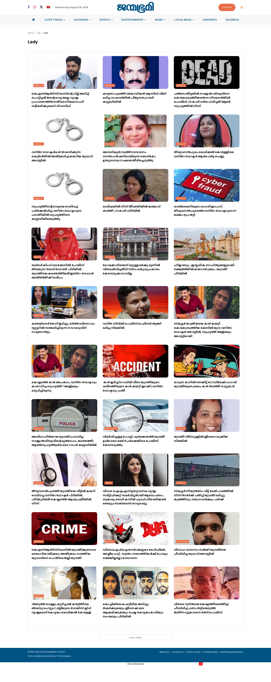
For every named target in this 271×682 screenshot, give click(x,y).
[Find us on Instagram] (34, 7)
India (37, 256)
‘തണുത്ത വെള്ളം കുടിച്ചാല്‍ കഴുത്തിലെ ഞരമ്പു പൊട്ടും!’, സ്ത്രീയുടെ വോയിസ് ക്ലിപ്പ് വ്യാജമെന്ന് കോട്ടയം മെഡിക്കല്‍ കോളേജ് (61, 608)
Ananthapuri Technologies (58, 656)
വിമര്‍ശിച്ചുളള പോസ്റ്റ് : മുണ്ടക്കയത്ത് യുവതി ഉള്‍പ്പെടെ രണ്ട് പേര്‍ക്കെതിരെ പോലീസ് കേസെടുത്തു (134, 441)
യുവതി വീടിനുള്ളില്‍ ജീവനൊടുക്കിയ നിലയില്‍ (201, 439)
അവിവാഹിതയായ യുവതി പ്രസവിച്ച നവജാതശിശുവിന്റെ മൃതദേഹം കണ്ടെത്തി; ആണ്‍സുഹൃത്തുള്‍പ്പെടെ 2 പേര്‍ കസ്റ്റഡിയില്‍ (64, 441)
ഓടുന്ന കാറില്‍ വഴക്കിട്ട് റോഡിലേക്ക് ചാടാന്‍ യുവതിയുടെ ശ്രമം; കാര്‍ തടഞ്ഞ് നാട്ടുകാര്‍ (205, 384)
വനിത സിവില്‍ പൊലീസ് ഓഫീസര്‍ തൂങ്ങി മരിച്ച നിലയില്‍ (132, 325)
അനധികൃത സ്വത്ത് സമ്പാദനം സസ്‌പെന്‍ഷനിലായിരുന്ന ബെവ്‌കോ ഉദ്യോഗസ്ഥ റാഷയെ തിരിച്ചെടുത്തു (129, 156)
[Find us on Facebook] (28, 7)
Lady (45, 32)
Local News (183, 19)
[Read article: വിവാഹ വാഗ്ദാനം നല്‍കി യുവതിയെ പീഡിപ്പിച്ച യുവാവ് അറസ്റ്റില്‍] (206, 528)
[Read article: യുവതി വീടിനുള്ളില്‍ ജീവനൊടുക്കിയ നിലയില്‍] (206, 415)
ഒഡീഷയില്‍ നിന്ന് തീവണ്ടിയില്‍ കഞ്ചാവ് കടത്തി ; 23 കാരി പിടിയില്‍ (131, 208)
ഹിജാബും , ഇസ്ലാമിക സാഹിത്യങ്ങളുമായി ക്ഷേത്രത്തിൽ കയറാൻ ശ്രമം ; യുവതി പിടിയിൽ (204, 269)
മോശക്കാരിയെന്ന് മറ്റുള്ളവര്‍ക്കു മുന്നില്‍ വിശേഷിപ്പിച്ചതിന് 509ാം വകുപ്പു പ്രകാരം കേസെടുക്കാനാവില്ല (131, 269)
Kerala (38, 85)
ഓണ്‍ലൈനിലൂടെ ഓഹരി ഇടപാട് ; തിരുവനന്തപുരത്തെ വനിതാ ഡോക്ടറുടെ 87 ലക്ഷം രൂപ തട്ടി (205, 210)
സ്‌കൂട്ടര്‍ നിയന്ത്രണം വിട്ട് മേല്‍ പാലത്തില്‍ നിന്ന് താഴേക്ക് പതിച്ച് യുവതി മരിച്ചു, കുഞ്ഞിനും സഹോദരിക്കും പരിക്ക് (203, 495)
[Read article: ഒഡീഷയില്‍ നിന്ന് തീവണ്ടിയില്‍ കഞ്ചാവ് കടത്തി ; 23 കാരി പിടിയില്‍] (135, 185)
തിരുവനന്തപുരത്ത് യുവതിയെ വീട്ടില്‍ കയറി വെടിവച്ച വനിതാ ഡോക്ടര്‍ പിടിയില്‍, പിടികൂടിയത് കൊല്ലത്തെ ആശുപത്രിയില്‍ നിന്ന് (63, 497)
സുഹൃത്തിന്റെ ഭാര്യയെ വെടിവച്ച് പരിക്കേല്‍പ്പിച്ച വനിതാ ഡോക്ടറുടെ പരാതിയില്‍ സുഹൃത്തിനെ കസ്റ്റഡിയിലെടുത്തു (56, 212)
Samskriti (210, 19)
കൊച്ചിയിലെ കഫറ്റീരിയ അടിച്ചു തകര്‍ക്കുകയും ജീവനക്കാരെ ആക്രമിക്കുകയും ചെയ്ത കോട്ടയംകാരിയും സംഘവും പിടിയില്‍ (133, 610)
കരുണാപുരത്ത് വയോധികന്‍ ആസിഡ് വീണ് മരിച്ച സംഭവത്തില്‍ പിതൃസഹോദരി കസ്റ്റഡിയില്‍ (134, 97)
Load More (135, 637)
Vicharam (81, 19)
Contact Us (178, 652)
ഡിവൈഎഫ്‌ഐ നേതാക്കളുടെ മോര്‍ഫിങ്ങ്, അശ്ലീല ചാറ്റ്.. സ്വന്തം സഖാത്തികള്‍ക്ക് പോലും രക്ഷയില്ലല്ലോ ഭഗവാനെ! (135, 554)
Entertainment (132, 19)
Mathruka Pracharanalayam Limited (47, 651)
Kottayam (111, 428)
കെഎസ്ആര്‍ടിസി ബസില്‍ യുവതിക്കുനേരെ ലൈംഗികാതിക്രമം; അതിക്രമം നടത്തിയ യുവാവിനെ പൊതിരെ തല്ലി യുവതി (64, 554)
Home (31, 32)
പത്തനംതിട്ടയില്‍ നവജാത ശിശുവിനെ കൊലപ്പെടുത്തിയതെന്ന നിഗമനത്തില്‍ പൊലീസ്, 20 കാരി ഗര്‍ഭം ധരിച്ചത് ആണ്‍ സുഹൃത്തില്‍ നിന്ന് (202, 99)
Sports (104, 19)
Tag (38, 32)
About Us (164, 652)
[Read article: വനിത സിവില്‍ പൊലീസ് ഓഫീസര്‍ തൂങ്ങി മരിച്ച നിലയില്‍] (135, 302)
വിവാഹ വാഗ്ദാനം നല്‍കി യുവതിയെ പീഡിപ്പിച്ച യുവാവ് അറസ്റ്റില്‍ (200, 552)
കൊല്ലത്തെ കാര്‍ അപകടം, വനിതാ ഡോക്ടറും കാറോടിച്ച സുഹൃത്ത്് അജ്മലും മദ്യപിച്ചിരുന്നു (64, 386)
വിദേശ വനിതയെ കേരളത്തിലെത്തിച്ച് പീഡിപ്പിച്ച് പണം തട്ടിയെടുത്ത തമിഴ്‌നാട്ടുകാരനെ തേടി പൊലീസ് (201, 608)
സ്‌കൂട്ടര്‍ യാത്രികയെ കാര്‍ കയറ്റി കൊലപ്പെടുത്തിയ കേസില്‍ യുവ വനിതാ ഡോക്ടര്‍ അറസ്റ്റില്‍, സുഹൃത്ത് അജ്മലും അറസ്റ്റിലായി (203, 329)
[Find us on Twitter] (41, 7)
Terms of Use (193, 652)
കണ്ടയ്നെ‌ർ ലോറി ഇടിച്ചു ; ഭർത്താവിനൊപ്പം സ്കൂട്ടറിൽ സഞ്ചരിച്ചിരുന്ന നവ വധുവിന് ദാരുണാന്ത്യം (63, 327)
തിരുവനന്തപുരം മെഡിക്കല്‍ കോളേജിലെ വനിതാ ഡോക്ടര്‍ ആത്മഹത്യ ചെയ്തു (204, 154)
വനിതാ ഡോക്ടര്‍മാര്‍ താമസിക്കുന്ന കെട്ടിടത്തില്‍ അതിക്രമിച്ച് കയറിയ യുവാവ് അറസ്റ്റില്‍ (62, 156)
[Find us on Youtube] (48, 7)
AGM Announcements (232, 652)
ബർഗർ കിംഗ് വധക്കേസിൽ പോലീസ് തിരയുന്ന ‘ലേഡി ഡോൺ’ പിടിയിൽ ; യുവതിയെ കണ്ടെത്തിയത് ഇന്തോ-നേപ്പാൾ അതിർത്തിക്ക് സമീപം (63, 271)
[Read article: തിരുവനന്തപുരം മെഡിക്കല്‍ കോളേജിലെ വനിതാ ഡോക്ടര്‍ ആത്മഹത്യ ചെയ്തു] (206, 131)
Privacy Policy (210, 652)
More (159, 19)
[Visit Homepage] (135, 7)
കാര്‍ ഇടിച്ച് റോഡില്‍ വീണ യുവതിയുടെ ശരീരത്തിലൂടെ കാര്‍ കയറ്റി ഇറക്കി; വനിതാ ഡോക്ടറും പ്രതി (133, 386)
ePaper (227, 7)
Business (232, 19)
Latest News (53, 19)
